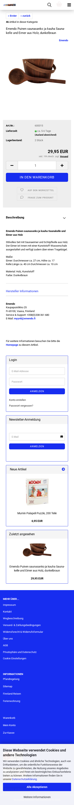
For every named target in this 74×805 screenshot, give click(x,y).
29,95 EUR (37, 578)
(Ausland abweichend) (45, 135)
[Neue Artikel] (63, 469)
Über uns (8, 638)
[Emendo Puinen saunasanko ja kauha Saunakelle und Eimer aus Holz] (37, 68)
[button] (12, 165)
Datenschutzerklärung (24, 779)
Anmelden (37, 391)
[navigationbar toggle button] (69, 5)
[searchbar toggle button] (49, 5)
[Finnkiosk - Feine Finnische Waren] (8, 5)
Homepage (12, 344)
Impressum (9, 604)
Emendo (63, 40)
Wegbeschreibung (13, 618)
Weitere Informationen (37, 797)
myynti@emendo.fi (25, 318)
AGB (5, 645)
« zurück (25, 15)
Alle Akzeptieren (37, 787)
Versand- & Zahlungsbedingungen (22, 625)
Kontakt (7, 611)
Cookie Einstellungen (14, 658)
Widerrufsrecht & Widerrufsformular (23, 631)
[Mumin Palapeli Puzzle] (37, 491)
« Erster (12, 15)
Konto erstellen (17, 399)
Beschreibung (15, 217)
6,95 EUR (37, 521)
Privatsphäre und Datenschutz (20, 652)
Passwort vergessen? (21, 405)
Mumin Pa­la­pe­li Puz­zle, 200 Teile (37, 513)
